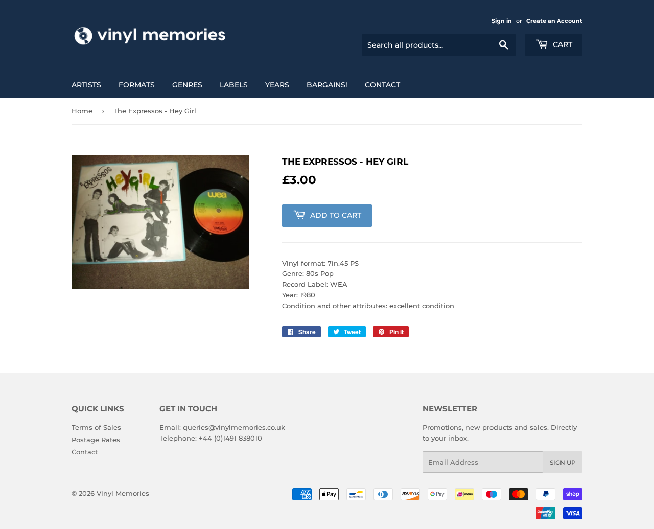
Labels (234, 84)
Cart (561, 44)
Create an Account (554, 21)
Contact (382, 84)
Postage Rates (96, 439)
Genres (187, 84)
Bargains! (327, 84)
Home (82, 111)
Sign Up (563, 462)
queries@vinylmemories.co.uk (234, 427)
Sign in (502, 21)
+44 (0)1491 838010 (230, 438)
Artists (86, 84)
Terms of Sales (96, 427)
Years (277, 84)
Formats (137, 84)
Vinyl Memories (123, 493)
